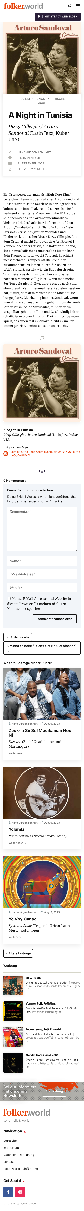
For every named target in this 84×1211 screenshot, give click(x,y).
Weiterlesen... (17, 753)
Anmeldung (54, 1091)
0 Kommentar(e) (30, 158)
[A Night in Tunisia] (42, 420)
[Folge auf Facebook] (8, 1192)
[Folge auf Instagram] (20, 1192)
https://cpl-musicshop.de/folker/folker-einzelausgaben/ (53, 986)
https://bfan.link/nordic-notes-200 (52, 1065)
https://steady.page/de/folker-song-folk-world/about (53, 1037)
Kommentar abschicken (54, 619)
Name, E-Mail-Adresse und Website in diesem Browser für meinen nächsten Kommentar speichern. (39, 603)
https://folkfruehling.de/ (48, 1012)
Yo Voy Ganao (23, 919)
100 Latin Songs (32, 98)
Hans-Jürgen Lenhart (34, 152)
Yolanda (17, 829)
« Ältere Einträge (18, 953)
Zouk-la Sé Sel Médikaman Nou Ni (40, 732)
